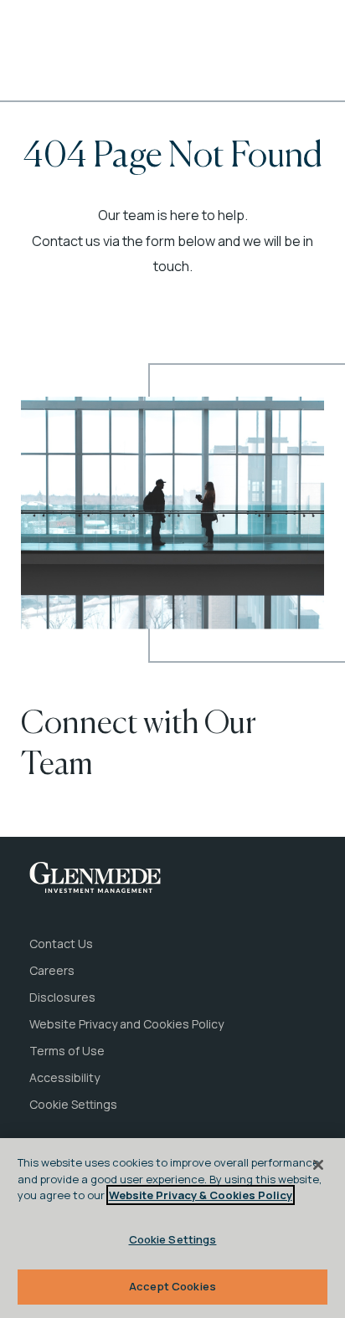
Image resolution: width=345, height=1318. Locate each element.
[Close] (318, 1164)
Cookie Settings (173, 1239)
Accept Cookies (172, 1286)
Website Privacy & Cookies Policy (200, 1195)
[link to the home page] (95, 877)
